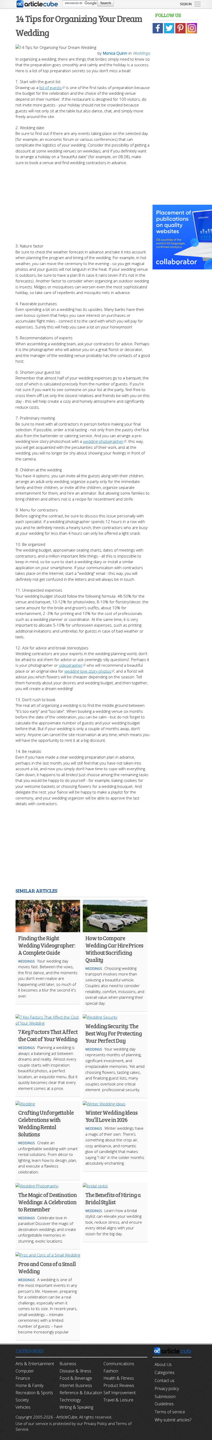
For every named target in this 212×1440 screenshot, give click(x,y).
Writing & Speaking (76, 1407)
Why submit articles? (173, 1420)
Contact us (165, 1380)
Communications (118, 1363)
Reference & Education (80, 1392)
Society (22, 1400)
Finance (23, 1378)
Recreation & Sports (34, 1392)
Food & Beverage (75, 1378)
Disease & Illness (75, 1371)
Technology (70, 1400)
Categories (165, 1372)
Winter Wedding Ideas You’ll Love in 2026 (111, 1115)
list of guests (50, 87)
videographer (70, 665)
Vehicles (23, 1407)
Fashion (110, 1371)
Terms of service (170, 1412)
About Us (163, 1364)
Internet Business (75, 1385)
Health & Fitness (118, 1378)
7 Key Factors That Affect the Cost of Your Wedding (48, 1035)
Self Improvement (119, 1392)
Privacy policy (167, 1388)
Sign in (186, 4)
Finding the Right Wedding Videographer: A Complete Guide (46, 945)
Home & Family (29, 1385)
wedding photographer (103, 441)
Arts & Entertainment (35, 1363)
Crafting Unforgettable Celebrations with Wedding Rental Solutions (46, 1123)
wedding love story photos (87, 671)
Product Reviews (118, 1385)
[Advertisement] (83, 201)
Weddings (141, 53)
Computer (25, 1371)
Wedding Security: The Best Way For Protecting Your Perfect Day (113, 1033)
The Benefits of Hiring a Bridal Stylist (113, 1198)
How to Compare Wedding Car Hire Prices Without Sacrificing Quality (114, 949)
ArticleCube (66, 1417)
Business (67, 1363)
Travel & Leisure (118, 1400)
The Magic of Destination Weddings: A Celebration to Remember (47, 1202)
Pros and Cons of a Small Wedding (47, 1267)
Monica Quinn (115, 53)
